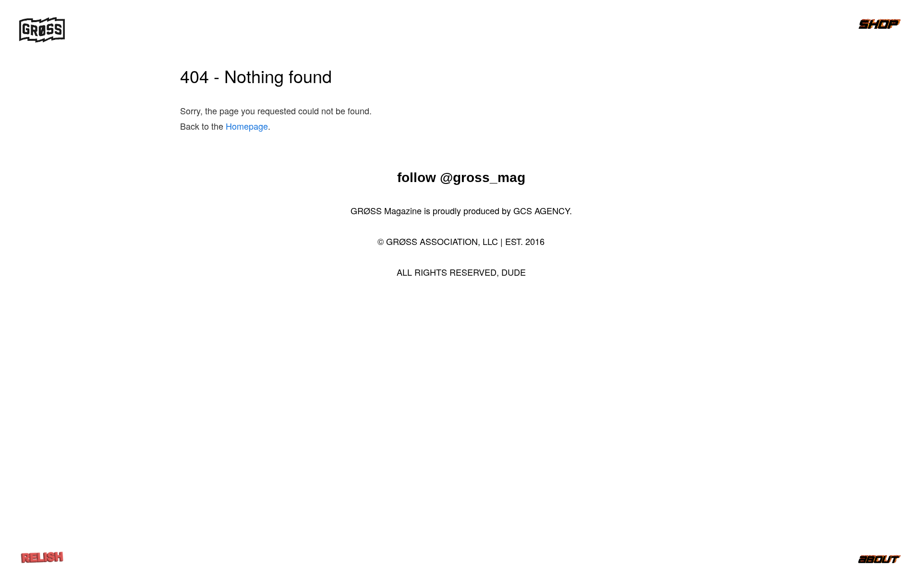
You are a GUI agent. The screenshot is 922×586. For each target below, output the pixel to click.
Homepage (247, 126)
